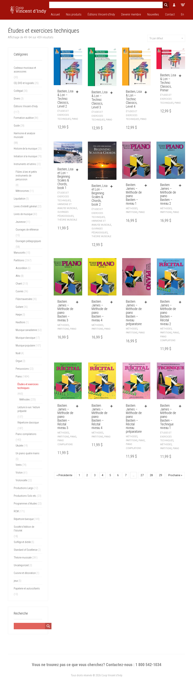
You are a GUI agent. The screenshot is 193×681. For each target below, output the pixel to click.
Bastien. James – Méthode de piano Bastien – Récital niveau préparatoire (134, 418)
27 (142, 475)
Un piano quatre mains (27, 453)
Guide (17, 125)
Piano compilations (26, 434)
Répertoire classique (28, 422)
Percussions (22, 368)
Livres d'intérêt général (25, 206)
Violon (19, 472)
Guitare (19, 306)
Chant (19, 283)
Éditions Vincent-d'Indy (26, 106)
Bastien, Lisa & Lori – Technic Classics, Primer (168, 82)
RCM (16, 511)
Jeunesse (20, 221)
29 (160, 475)
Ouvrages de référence (27, 229)
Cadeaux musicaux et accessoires (25, 69)
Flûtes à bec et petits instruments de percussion (26, 175)
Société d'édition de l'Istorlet (24, 528)
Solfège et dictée (22, 542)
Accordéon (21, 268)
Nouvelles (153, 14)
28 (151, 475)
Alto (18, 275)
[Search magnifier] (166, 5)
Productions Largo (23, 488)
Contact (170, 14)
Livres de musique (23, 214)
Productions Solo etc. (25, 495)
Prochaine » (175, 475)
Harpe (19, 314)
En (182, 14)
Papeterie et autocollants (27, 588)
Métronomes (22, 190)
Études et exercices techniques (64, 115)
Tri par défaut (156, 38)
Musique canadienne (26, 330)
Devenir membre (131, 14)
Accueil (55, 14)
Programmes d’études (25, 503)
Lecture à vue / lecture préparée (29, 409)
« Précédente (64, 475)
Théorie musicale (67, 219)
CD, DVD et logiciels (24, 83)
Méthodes (131, 208)
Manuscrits (19, 252)
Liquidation (19, 198)
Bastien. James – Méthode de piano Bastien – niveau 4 (99, 310)
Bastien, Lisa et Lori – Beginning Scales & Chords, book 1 (65, 178)
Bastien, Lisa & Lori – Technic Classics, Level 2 (65, 98)
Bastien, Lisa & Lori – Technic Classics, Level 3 (99, 99)
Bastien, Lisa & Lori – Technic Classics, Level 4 (134, 98)
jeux (16, 580)
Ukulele (19, 445)
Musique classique (25, 337)
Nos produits (73, 14)
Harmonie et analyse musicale (24, 135)
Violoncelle (21, 480)
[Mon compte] (174, 5)
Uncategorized (21, 565)
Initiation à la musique (25, 156)
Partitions (131, 212)
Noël (18, 353)
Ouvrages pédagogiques (28, 241)
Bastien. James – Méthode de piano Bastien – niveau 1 (134, 194)
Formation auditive (24, 117)
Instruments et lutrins (25, 164)
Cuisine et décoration (25, 573)
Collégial (18, 90)
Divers (17, 98)
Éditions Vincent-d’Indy (101, 14)
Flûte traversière (24, 299)
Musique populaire (25, 345)
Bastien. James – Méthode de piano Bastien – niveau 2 (168, 194)
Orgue (19, 360)
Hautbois (20, 322)
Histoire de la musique (25, 148)
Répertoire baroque (24, 519)
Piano (75, 118)
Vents (19, 464)
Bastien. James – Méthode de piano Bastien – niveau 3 (65, 310)
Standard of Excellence (25, 549)
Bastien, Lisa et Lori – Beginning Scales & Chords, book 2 (99, 195)
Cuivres (19, 291)
